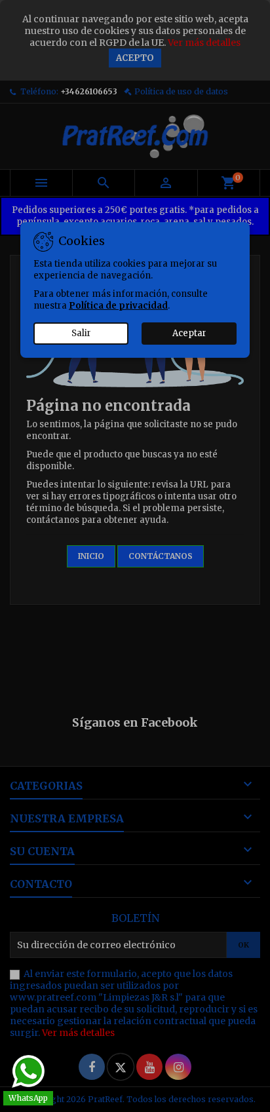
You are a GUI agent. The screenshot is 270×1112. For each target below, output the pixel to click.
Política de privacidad (118, 305)
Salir (81, 333)
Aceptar (189, 333)
